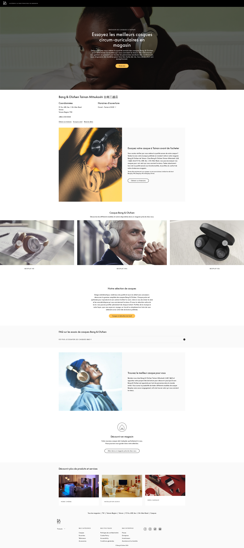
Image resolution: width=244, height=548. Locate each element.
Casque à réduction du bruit (123, 316)
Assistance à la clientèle (133, 541)
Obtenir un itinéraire (65, 121)
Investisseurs (133, 538)
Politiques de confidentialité (111, 533)
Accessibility (111, 538)
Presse (131, 533)
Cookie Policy (111, 535)
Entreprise (132, 535)
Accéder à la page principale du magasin (23, 3)
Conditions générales (111, 541)
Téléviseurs (89, 538)
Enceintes (89, 535)
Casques (89, 533)
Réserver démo (88, 121)
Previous (19, 243)
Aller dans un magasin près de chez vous (123, 451)
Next (225, 243)
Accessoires (89, 541)
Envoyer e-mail (77, 121)
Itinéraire (124, 66)
